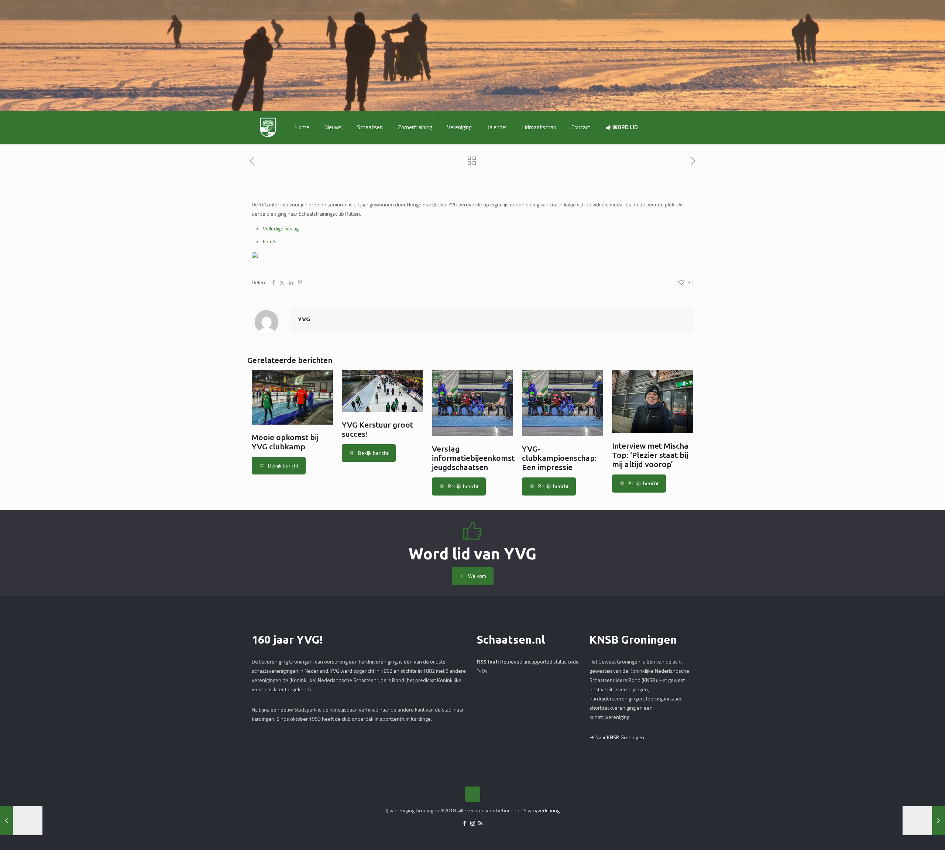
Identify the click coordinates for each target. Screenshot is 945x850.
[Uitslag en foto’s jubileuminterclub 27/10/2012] (21, 820)
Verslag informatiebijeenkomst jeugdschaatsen (473, 458)
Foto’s (269, 241)
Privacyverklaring (541, 810)
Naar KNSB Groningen (619, 737)
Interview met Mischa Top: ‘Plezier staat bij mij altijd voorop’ (650, 455)
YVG (304, 319)
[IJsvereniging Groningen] (268, 127)
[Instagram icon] (472, 823)
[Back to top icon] (472, 794)
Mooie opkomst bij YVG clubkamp (285, 442)
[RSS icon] (480, 823)
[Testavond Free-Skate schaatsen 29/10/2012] (924, 820)
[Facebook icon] (465, 823)
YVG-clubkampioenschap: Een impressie (559, 458)
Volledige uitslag (281, 228)
